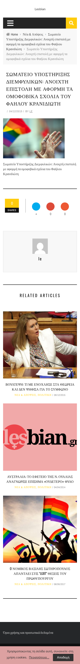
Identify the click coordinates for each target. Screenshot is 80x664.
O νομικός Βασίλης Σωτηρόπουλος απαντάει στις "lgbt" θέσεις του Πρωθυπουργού (40, 573)
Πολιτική (44, 395)
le (31, 111)
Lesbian (40, 9)
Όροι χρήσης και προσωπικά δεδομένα (28, 632)
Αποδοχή (63, 657)
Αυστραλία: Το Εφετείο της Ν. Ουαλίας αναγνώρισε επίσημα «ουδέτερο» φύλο (40, 479)
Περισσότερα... (39, 657)
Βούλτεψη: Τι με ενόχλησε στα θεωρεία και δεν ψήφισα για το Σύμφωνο (40, 387)
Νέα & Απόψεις (25, 395)
